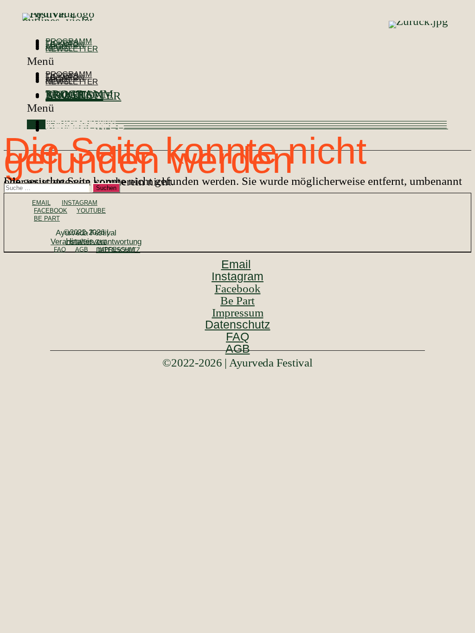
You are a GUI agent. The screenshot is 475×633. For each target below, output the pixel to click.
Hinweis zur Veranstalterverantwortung (96, 241)
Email (41, 202)
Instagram (79, 202)
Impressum (237, 312)
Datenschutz (118, 250)
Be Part (47, 218)
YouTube (91, 210)
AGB (81, 249)
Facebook (50, 210)
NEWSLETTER (71, 48)
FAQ (60, 249)
